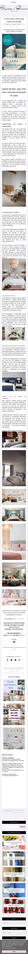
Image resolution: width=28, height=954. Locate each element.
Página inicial (21, 810)
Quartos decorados (9, 673)
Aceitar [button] (14, 951)
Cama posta (18, 669)
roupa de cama (20, 673)
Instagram (22, 635)
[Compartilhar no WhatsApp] (19, 660)
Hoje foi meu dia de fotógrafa (14, 858)
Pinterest (9, 635)
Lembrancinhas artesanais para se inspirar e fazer (14, 843)
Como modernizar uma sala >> (18, 812)
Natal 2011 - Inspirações (14, 905)
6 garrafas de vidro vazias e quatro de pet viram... (14, 874)
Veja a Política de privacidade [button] (9, 948)
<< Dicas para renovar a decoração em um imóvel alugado (10, 810)
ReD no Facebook (19, 619)
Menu (15, 2)
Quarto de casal (13, 671)
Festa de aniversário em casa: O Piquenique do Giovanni (14, 890)
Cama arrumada (9, 669)
